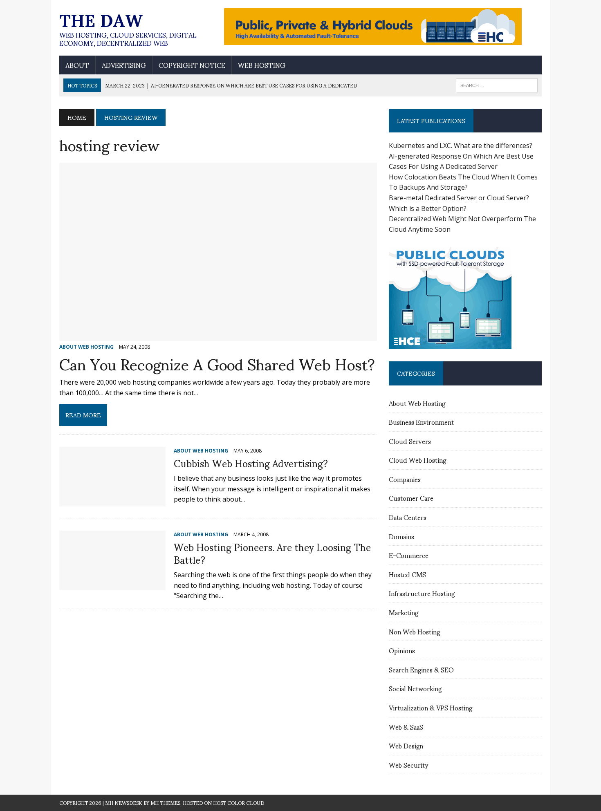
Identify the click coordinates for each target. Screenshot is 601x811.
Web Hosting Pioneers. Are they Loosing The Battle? (272, 553)
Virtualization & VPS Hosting (430, 707)
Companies (405, 478)
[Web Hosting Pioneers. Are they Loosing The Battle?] (112, 584)
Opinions (402, 650)
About (77, 65)
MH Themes (165, 802)
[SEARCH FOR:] (497, 84)
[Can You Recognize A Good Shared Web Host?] (218, 335)
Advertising (124, 65)
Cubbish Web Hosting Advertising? (251, 462)
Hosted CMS (407, 574)
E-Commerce (408, 555)
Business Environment (421, 421)
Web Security (408, 764)
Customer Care (411, 497)
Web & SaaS (406, 726)
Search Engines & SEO (421, 669)
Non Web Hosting (414, 631)
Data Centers (407, 516)
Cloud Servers (410, 440)
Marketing (403, 612)
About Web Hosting (417, 402)
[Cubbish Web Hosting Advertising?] (112, 500)
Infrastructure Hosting (422, 593)
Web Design (406, 745)
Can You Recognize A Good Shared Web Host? (217, 363)
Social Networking (415, 688)
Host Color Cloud (238, 802)
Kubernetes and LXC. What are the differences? (460, 145)
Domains (401, 536)
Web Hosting (261, 65)
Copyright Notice (192, 65)
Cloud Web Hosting (417, 459)
